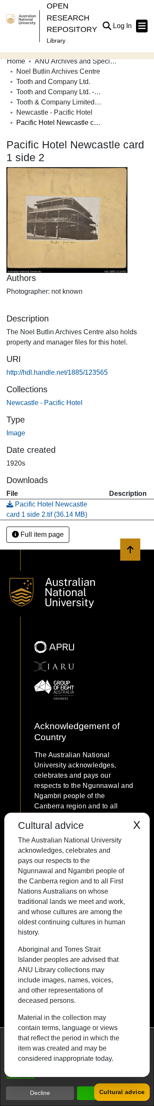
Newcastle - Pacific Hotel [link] (54, 112)
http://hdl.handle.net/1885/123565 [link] (57, 372)
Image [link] (15, 433)
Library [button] (56, 40)
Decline (40, 1092)
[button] (106, 26)
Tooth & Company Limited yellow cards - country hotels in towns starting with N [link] (59, 102)
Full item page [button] (41, 534)
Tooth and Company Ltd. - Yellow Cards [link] (59, 92)
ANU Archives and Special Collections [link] (77, 61)
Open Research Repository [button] (72, 17)
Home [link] (16, 61)
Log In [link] (123, 25)
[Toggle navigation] (142, 26)
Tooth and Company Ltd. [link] (53, 81)
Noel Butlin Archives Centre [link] (58, 71)
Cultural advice (122, 1092)
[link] (44, 402)
